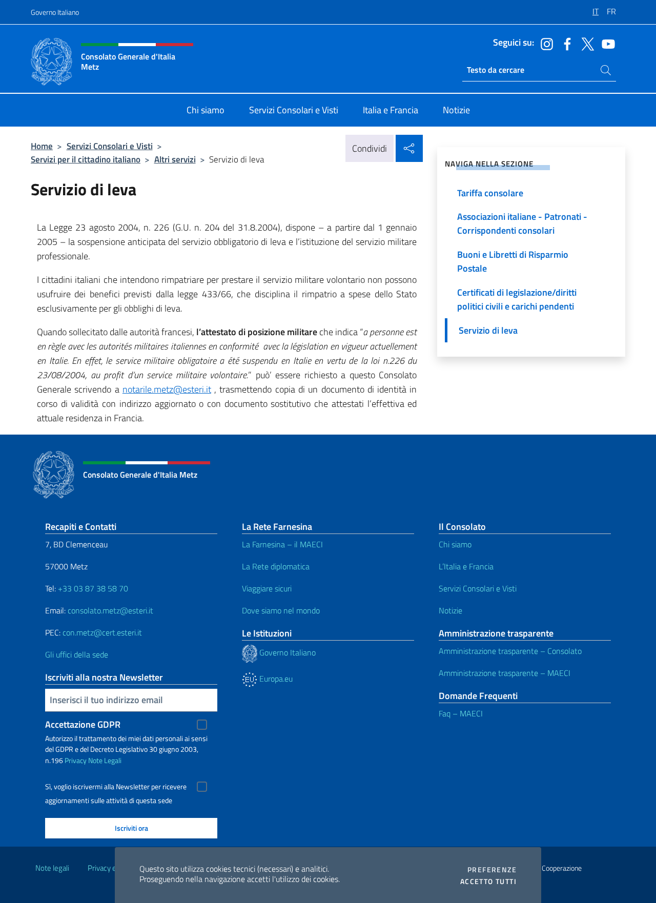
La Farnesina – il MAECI (282, 544)
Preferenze (492, 869)
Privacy (76, 760)
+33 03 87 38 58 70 (93, 588)
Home (42, 145)
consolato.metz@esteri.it (110, 610)
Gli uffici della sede (76, 654)
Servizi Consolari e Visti (110, 145)
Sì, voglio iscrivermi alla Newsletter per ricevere (116, 786)
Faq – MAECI (461, 713)
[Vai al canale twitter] (585, 43)
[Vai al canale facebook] (565, 43)
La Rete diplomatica (276, 566)
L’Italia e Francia (466, 566)
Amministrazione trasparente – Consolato (510, 651)
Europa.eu (275, 678)
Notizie (450, 610)
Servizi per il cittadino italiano (85, 159)
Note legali (52, 868)
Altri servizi (175, 159)
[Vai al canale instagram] (544, 43)
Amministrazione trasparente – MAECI (504, 673)
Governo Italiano (55, 12)
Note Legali (104, 760)
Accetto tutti (488, 881)
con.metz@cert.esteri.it (102, 632)
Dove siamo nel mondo (281, 610)
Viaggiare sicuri (267, 588)
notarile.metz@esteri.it (166, 389)
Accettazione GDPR (82, 724)
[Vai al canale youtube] (606, 43)
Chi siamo (455, 544)
